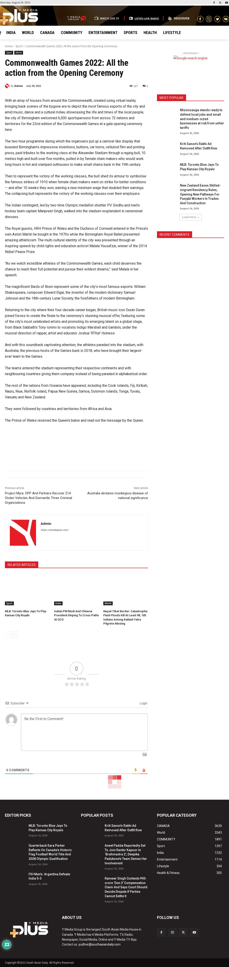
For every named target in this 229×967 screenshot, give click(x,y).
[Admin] (8, 86)
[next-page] (15, 634)
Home (9, 46)
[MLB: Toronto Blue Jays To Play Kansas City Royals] (27, 589)
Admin (18, 85)
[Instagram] (172, 932)
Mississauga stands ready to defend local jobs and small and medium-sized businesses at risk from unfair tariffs (202, 118)
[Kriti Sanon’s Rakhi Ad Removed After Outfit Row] (167, 148)
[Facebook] (214, 3)
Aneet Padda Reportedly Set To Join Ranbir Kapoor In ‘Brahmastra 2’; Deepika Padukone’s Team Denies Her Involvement (126, 854)
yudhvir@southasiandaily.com (99, 944)
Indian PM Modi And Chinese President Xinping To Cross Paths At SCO (76, 615)
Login (143, 703)
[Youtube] (226, 3)
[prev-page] (8, 634)
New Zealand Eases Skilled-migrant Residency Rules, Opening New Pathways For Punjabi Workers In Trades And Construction (200, 194)
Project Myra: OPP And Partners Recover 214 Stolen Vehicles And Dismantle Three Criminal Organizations (38, 498)
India (58, 603)
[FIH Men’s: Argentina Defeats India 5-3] (15, 878)
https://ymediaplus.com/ (55, 530)
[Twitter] (220, 3)
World (19, 52)
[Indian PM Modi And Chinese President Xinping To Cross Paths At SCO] (76, 589)
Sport (19, 46)
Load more (189, 217)
